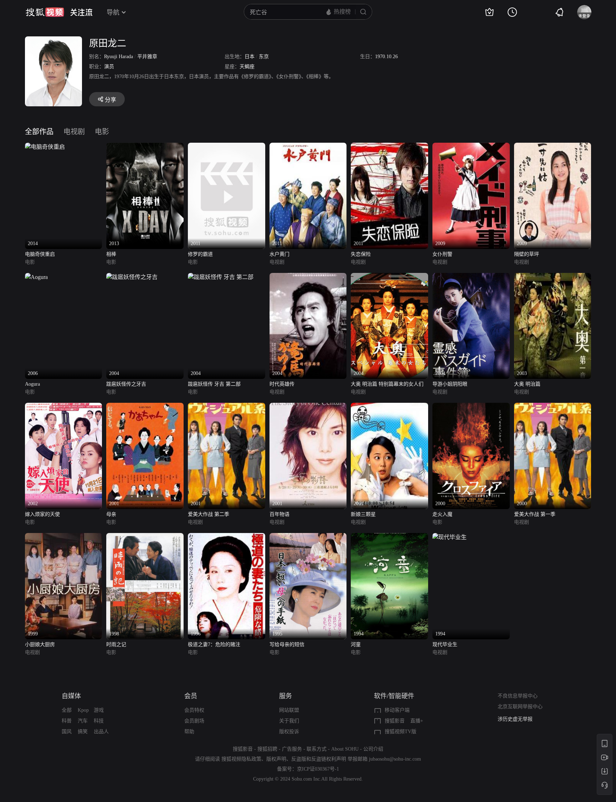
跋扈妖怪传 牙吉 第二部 (214, 384)
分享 (110, 100)
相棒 (111, 254)
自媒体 (71, 696)
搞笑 (83, 731)
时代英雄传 (282, 384)
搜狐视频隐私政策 (241, 759)
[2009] (471, 147)
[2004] (132, 277)
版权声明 (276, 759)
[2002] (63, 407)
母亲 (111, 514)
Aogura (32, 384)
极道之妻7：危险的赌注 (214, 644)
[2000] (471, 407)
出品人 (101, 731)
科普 (67, 721)
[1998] (145, 537)
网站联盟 (289, 710)
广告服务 (292, 749)
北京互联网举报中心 (520, 706)
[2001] (145, 407)
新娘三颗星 (363, 514)
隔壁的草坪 (526, 254)
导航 (113, 12)
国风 (67, 731)
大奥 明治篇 (527, 384)
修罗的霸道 (200, 254)
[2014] (45, 147)
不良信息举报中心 (518, 696)
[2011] (226, 147)
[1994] (389, 537)
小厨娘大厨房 (40, 644)
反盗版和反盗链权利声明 (318, 759)
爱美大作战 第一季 (534, 514)
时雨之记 (116, 644)
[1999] (63, 537)
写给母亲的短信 (287, 644)
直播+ (416, 721)
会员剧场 (194, 721)
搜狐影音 (395, 721)
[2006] (36, 277)
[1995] (308, 537)
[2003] (552, 277)
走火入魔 (442, 514)
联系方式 (317, 749)
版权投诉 (289, 731)
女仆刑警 (442, 254)
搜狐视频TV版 (400, 731)
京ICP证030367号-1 (318, 769)
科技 (99, 721)
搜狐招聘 (267, 749)
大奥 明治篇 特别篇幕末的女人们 (387, 384)
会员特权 (194, 710)
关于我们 (289, 721)
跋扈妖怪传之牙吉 (126, 384)
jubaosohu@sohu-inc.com (395, 759)
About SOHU (345, 749)
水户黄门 (279, 254)
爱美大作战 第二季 (208, 514)
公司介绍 (373, 749)
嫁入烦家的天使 (42, 514)
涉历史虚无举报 (515, 719)
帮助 (189, 731)
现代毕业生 (444, 644)
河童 (356, 644)
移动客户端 (397, 710)
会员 (190, 696)
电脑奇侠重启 (40, 254)
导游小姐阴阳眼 (449, 384)
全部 (67, 710)
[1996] (226, 537)
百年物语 (279, 514)
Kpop (83, 710)
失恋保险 (361, 254)
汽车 (83, 721)
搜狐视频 (45, 12)
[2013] (145, 147)
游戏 (99, 710)
